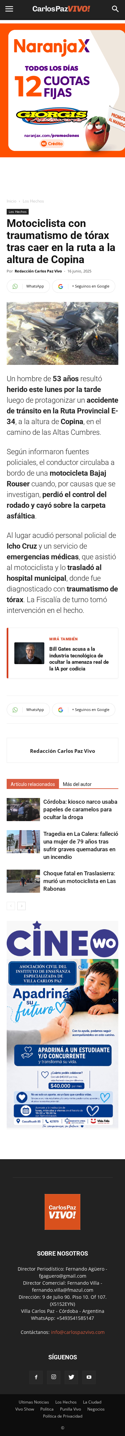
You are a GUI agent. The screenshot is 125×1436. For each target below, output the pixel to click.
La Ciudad (92, 1402)
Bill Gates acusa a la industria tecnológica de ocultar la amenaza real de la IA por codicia (79, 659)
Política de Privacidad (62, 1416)
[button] (115, 9)
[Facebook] (36, 1377)
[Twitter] (71, 1377)
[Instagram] (53, 1377)
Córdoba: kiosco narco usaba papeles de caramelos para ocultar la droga (80, 809)
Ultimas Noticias (34, 1402)
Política (47, 1409)
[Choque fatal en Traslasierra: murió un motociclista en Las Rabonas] (23, 881)
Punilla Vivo (70, 1409)
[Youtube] (89, 1377)
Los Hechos (33, 201)
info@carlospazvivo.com (78, 1332)
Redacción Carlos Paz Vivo (38, 270)
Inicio (11, 201)
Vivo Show (24, 1409)
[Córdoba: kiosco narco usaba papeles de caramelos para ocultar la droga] (23, 809)
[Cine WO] (62, 955)
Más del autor (77, 784)
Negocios (96, 1409)
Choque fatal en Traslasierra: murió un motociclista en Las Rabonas (79, 881)
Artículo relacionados (33, 784)
